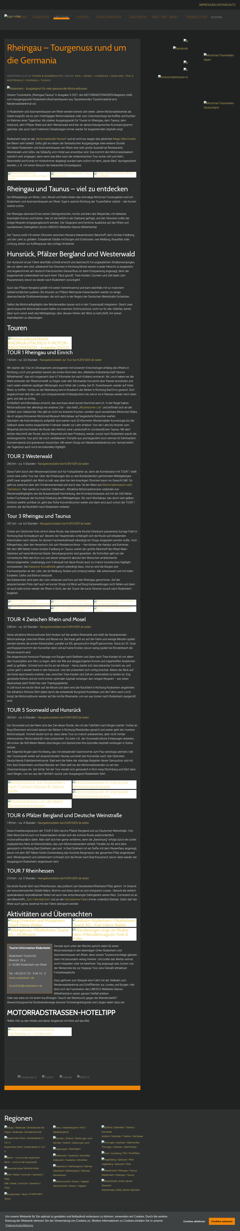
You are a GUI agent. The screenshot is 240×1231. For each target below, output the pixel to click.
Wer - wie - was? (165, 17)
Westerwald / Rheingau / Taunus (29, 80)
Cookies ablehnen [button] (194, 1221)
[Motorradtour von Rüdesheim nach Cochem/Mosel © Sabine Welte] (40, 786)
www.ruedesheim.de (21, 978)
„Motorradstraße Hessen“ (51, 139)
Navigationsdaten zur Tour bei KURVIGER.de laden (71, 360)
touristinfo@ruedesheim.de (25, 985)
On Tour (61, 17)
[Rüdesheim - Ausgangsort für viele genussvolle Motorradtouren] (47, 88)
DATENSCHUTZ (226, 5)
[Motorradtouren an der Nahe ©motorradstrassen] (40, 803)
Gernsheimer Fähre (76, 899)
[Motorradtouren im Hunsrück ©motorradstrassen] (104, 784)
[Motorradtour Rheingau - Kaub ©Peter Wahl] (72, 175)
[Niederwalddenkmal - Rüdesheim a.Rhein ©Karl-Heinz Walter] (29, 176)
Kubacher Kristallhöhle (42, 566)
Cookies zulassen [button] (222, 1221)
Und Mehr (138, 17)
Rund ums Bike (109, 17)
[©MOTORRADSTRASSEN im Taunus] (115, 609)
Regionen (41, 17)
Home (22, 17)
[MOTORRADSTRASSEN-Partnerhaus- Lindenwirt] (40, 1031)
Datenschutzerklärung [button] (19, 1225)
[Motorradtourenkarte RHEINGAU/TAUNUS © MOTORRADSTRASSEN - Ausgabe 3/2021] (40, 343)
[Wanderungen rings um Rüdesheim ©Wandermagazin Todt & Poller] (104, 934)
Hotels (82, 17)
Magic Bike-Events (124, 139)
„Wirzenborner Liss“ (90, 407)
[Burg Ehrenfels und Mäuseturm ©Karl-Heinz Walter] (40, 922)
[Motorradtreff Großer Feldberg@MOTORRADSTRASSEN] (29, 602)
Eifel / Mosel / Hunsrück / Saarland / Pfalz (104, 76)
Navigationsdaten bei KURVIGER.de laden (63, 463)
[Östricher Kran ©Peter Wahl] (29, 607)
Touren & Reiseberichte (47, 76)
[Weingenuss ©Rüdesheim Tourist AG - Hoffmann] (40, 932)
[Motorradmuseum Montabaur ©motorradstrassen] (115, 602)
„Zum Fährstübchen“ (38, 899)
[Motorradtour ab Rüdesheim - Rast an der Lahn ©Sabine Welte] (72, 602)
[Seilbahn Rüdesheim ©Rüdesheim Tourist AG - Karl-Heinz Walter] (104, 922)
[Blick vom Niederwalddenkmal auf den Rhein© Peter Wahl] (72, 609)
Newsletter (196, 17)
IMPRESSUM (207, 5)
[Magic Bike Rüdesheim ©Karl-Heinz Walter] (115, 175)
